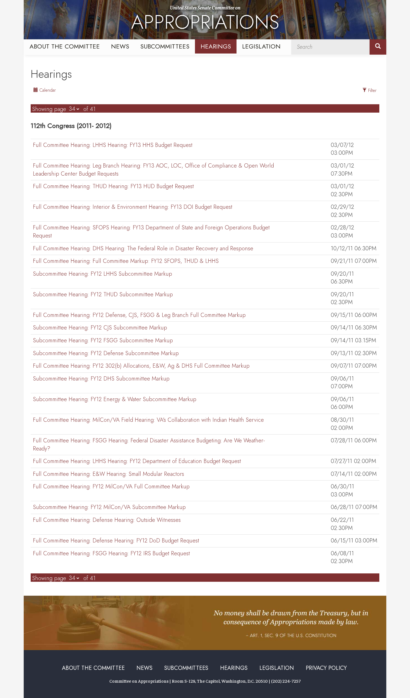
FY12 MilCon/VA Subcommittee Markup (109, 507)
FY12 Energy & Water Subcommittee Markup (114, 399)
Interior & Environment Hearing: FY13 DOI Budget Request (132, 207)
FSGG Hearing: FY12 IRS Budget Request (111, 554)
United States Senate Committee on (205, 20)
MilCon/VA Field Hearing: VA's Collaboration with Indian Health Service (148, 420)
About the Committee (65, 46)
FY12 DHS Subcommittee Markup (101, 379)
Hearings (216, 46)
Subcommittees (164, 46)
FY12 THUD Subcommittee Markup (103, 295)
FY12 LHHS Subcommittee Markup (102, 274)
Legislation (261, 46)
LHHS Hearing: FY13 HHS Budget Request (112, 145)
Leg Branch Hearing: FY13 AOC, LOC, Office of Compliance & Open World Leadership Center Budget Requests (153, 170)
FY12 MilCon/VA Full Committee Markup (111, 487)
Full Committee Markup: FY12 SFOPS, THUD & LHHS (126, 261)
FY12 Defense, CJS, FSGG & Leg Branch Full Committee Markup (139, 315)
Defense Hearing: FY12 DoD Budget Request (116, 541)
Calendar (47, 90)
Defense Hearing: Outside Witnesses (107, 520)
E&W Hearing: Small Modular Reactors (108, 474)
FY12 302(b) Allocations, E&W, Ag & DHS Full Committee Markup (141, 366)
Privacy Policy (326, 668)
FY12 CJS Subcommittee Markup (100, 328)
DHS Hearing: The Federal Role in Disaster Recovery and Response (143, 249)
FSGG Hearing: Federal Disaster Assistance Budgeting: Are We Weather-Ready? (149, 445)
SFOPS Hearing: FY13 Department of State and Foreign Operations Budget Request (151, 232)
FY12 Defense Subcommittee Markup (106, 353)
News (120, 46)
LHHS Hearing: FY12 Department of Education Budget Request (137, 461)
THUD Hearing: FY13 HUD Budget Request (113, 186)
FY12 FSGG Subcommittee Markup (103, 341)
